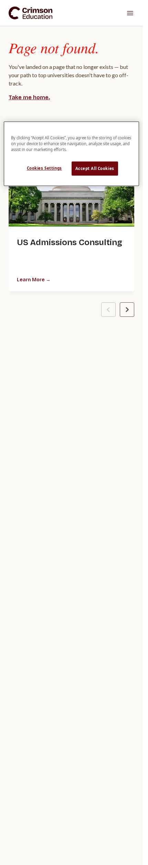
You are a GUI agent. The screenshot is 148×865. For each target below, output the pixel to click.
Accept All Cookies (94, 168)
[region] (71, 154)
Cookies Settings (44, 168)
